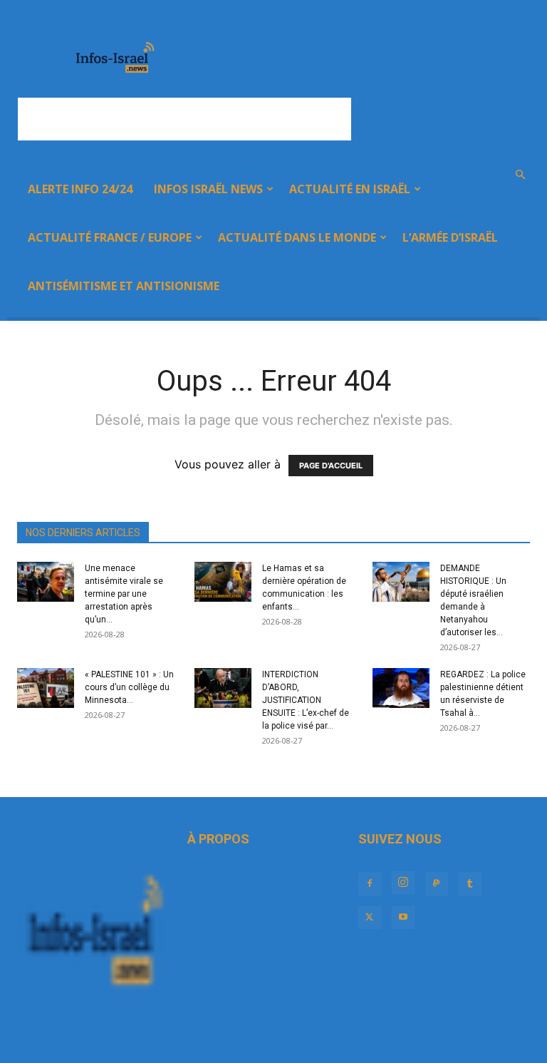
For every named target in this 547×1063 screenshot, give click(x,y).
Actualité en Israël (349, 189)
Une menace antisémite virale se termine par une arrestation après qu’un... (124, 594)
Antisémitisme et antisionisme (123, 286)
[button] (520, 175)
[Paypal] (436, 884)
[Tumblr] (470, 884)
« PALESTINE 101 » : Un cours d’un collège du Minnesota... (129, 687)
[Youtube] (403, 917)
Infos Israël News (208, 189)
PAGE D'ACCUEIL (331, 466)
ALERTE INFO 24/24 (80, 189)
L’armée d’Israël (450, 237)
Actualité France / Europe (110, 237)
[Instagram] (403, 882)
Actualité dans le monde (297, 237)
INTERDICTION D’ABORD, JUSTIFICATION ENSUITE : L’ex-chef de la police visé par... (305, 700)
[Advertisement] (184, 119)
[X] (369, 917)
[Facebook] (369, 884)
